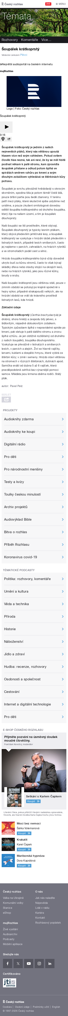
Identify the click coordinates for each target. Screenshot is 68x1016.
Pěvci (23, 54)
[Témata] (34, 22)
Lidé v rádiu (42, 907)
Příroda (9, 616)
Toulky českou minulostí (22, 494)
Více (46, 40)
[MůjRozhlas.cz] (6, 71)
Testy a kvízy (14, 482)
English (56, 1007)
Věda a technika (16, 604)
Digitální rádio (14, 444)
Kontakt (40, 917)
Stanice (7, 907)
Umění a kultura (16, 591)
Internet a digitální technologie (27, 704)
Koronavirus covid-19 (20, 557)
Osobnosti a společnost (22, 679)
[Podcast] (3, 139)
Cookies (7, 1007)
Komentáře (29, 40)
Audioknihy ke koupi (19, 432)
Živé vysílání (10, 929)
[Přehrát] (6, 127)
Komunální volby (13, 902)
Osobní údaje (22, 1007)
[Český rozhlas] (12, 4)
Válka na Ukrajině (13, 897)
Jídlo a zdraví (14, 654)
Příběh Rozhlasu (16, 545)
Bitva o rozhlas (15, 532)
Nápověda (41, 902)
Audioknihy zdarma (19, 419)
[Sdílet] (9, 139)
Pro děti (10, 457)
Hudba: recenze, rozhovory (25, 667)
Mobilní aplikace (13, 944)
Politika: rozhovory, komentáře (27, 579)
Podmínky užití (41, 1007)
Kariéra (39, 912)
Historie (10, 629)
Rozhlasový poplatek (48, 922)
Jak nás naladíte (45, 897)
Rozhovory (10, 40)
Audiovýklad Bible (18, 519)
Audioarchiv (10, 934)
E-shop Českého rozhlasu (23, 730)
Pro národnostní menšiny (23, 469)
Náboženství (13, 642)
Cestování (11, 692)
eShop (7, 912)
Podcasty (9, 939)
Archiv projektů (15, 507)
